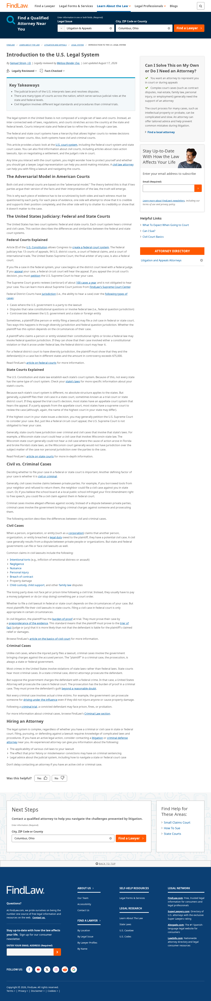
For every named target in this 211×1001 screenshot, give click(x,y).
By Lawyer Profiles (87, 942)
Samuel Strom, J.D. (20, 63)
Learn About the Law (131, 918)
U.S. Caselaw (127, 930)
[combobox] (86, 28)
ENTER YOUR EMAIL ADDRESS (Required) (30, 945)
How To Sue (172, 828)
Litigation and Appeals (55, 45)
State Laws (125, 924)
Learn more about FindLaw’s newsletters (164, 200)
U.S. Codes (125, 936)
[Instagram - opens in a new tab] (56, 969)
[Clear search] (110, 28)
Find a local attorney (161, 132)
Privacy (22, 990)
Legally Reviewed (23, 71)
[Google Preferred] (74, 969)
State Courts (172, 834)
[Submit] (198, 188)
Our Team (82, 898)
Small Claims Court (177, 822)
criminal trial (29, 706)
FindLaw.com (175, 898)
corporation (75, 533)
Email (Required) (152, 181)
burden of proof (62, 619)
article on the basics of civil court (50, 639)
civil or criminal (47, 476)
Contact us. (38, 917)
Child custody (18, 585)
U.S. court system (66, 145)
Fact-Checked (53, 71)
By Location (83, 930)
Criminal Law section (97, 713)
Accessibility (84, 904)
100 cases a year (86, 282)
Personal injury (19, 572)
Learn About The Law (29, 45)
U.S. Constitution (36, 247)
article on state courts (40, 456)
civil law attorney (123, 164)
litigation (97, 738)
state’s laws (73, 381)
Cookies (52, 990)
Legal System (77, 45)
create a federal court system (90, 247)
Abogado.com (176, 924)
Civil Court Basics (153, 237)
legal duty (56, 537)
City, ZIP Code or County (131, 21)
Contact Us (83, 910)
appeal (18, 271)
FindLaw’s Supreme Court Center (110, 287)
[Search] (200, 6)
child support (36, 585)
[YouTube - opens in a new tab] (38, 969)
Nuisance (15, 568)
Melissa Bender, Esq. (68, 63)
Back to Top (107, 863)
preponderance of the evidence (28, 623)
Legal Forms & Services (132, 898)
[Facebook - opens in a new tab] (29, 969)
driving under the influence (40, 700)
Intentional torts (20, 559)
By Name (82, 948)
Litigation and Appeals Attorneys (161, 260)
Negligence (17, 564)
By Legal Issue (85, 936)
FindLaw (11, 45)
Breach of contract (21, 576)
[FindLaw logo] (19, 6)
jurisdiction (49, 294)
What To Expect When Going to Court (166, 225)
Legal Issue (65, 21)
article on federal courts (41, 363)
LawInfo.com (175, 938)
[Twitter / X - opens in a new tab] (47, 969)
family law (65, 585)
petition (35, 276)
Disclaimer (37, 990)
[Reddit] (65, 969)
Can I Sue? (149, 231)
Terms (10, 990)
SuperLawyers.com (178, 911)
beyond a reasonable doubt (79, 688)
